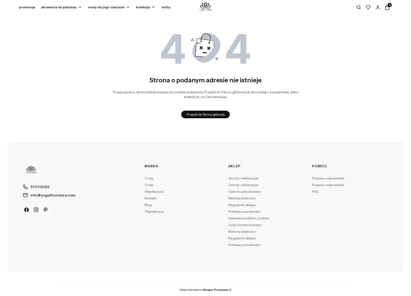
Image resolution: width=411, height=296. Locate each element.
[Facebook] (26, 210)
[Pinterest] (45, 210)
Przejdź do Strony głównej (205, 114)
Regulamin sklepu (242, 205)
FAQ (315, 191)
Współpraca (154, 191)
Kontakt (151, 198)
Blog (148, 205)
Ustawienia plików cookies (248, 218)
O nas (149, 178)
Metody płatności (242, 198)
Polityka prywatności (244, 211)
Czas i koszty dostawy (244, 191)
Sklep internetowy (204, 289)
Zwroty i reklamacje (243, 178)
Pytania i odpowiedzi (328, 178)
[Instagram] (36, 210)
